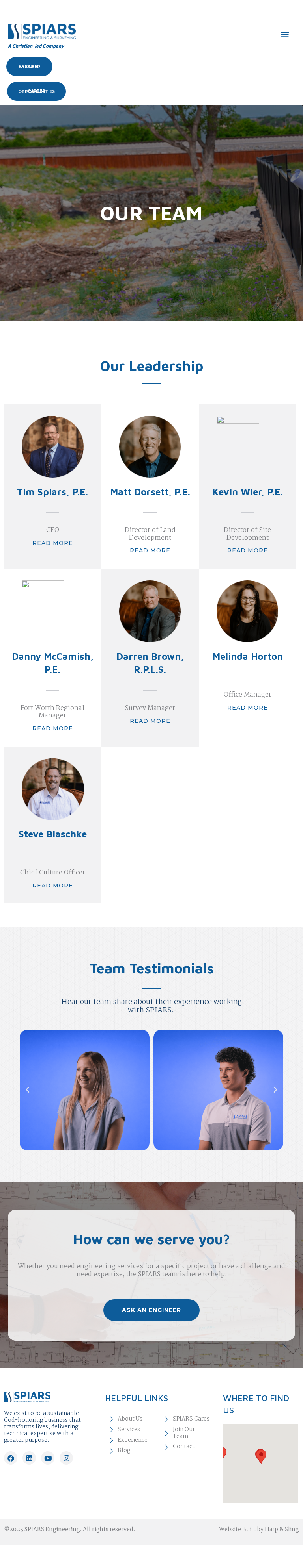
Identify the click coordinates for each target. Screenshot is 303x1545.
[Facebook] (10, 1458)
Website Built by (259, 1529)
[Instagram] (66, 1458)
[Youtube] (47, 1458)
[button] (284, 34)
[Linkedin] (29, 1458)
